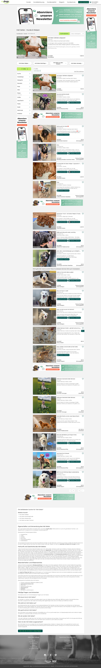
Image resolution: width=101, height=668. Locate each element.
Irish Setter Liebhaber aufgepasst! (56, 37)
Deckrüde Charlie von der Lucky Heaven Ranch (68, 416)
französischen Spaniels (61, 554)
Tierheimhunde (33, 646)
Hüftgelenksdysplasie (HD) (27, 583)
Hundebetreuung (33, 642)
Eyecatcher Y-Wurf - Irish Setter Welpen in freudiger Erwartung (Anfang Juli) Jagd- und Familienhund (69, 213)
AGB (67, 643)
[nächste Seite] (82, 490)
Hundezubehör (33, 643)
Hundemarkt (20, 33)
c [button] (18, 47)
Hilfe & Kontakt (67, 642)
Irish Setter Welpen (24, 63)
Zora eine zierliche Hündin (63, 94)
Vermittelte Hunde (33, 648)
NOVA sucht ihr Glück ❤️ (63, 126)
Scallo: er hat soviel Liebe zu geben (65, 272)
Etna (58, 145)
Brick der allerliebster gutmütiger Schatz (67, 434)
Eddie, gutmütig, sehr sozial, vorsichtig (66, 232)
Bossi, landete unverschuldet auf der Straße (67, 346)
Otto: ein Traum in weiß (62, 290)
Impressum (67, 645)
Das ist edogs (67, 640)
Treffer (25, 69)
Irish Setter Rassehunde (25, 518)
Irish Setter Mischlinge (41, 63)
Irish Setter (37, 70)
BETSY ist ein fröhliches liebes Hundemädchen (68, 472)
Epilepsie (23, 588)
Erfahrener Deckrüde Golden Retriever (66, 378)
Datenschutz (67, 646)
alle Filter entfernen (79, 71)
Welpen (33, 645)
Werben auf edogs (67, 648)
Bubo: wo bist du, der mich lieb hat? (65, 309)
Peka (58, 182)
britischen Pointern (49, 554)
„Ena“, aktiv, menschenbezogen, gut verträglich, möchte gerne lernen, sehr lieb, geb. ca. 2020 (69, 251)
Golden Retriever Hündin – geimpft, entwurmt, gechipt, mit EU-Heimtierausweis (69, 328)
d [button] (46, 47)
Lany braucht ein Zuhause (63, 453)
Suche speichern (64, 33)
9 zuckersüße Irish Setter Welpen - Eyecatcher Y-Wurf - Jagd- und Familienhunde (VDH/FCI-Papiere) (69, 163)
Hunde (25, 33)
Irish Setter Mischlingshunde (26, 516)
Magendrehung (24, 587)
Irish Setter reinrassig (77, 63)
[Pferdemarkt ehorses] (48, 661)
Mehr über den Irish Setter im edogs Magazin (30, 630)
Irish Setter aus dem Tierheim (59, 63)
